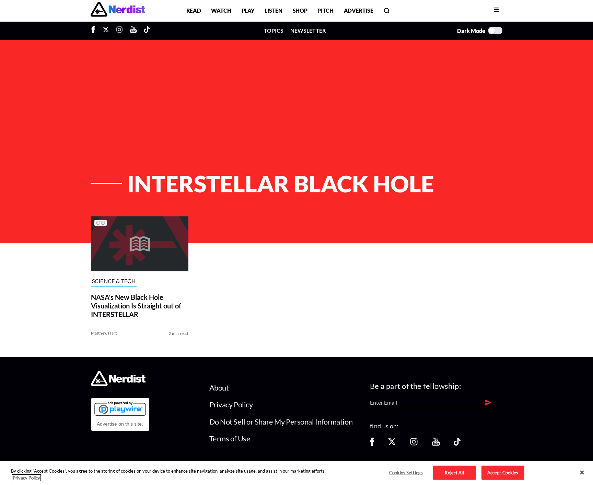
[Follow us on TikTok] (457, 444)
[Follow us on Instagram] (414, 444)
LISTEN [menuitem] (273, 10)
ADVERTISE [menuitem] (358, 10)
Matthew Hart (104, 333)
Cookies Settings (406, 472)
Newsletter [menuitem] (308, 30)
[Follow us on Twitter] (392, 444)
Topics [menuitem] (273, 30)
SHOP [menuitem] (300, 10)
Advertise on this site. (120, 424)
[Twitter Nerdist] (106, 31)
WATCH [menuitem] (221, 10)
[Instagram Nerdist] (119, 31)
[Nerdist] (118, 10)
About (219, 387)
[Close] (582, 472)
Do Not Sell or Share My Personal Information (281, 421)
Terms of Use (230, 438)
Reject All (454, 472)
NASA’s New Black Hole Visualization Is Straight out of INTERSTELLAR (136, 305)
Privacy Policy (231, 404)
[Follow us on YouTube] (436, 444)
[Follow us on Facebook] (372, 444)
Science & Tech (114, 281)
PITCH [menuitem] (325, 10)
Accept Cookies (503, 472)
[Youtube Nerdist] (133, 31)
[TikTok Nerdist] (146, 31)
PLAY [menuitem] (248, 10)
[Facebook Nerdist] (95, 31)
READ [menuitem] (193, 10)
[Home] (118, 384)
